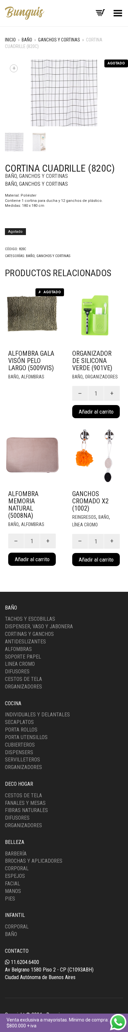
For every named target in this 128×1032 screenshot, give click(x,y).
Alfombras (32, 376)
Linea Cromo (20, 664)
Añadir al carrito (96, 411)
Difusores (17, 671)
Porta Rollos (21, 730)
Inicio (10, 39)
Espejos (15, 876)
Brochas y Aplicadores (33, 861)
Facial (12, 883)
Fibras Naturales (26, 810)
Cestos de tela (23, 795)
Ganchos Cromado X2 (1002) (90, 501)
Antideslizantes (25, 641)
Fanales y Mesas (25, 803)
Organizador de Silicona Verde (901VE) (92, 360)
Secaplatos (19, 722)
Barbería (16, 854)
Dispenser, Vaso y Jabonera (39, 626)
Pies (10, 899)
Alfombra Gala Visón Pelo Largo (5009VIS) (31, 360)
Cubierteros (20, 745)
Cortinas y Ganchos (29, 634)
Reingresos (84, 517)
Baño (27, 39)
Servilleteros (22, 759)
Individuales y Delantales (37, 714)
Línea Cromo (85, 524)
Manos (13, 891)
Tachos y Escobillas (30, 619)
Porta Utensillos (26, 737)
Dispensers (19, 752)
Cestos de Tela (23, 679)
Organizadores (101, 376)
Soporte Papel (23, 657)
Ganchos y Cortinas (59, 39)
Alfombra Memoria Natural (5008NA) (23, 504)
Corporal (17, 868)
